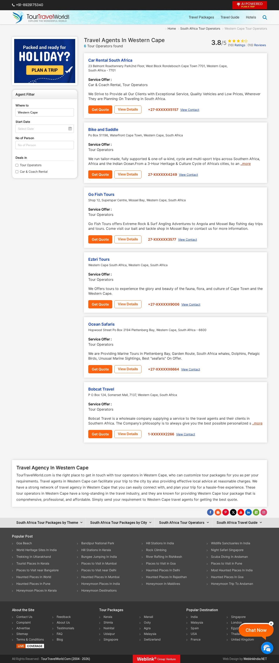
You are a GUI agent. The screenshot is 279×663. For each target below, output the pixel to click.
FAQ (60, 634)
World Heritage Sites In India (36, 550)
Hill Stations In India (160, 543)
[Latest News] (218, 512)
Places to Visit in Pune (226, 563)
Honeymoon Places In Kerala (36, 590)
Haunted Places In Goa (227, 577)
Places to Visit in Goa (161, 563)
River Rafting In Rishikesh (164, 556)
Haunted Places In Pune (33, 583)
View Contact (189, 110)
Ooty (147, 622)
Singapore (111, 639)
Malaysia (150, 634)
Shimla (108, 622)
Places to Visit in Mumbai (99, 563)
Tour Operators (30, 165)
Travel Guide (230, 17)
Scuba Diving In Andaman (229, 556)
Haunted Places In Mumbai (100, 577)
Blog (60, 639)
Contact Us (24, 617)
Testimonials (65, 628)
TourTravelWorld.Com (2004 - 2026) (65, 659)
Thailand (237, 634)
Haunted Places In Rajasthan (166, 577)
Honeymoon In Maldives (163, 583)
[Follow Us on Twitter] (233, 512)
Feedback (64, 617)
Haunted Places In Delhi (163, 570)
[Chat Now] (267, 647)
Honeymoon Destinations (99, 590)
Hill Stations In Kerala (96, 550)
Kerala (108, 617)
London (236, 622)
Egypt (235, 628)
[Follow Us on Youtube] (241, 512)
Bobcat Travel (101, 389)
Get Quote (100, 109)
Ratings (236, 45)
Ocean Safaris (101, 324)
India (194, 617)
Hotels (251, 17)
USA (194, 634)
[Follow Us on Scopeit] (256, 512)
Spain (195, 628)
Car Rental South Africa (110, 60)
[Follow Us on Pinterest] (225, 512)
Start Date (22, 121)
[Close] (271, 623)
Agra (147, 628)
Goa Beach (24, 543)
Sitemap (22, 634)
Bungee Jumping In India (99, 556)
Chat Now (256, 630)
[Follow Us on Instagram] (263, 512)
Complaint (23, 622)
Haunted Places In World (33, 577)
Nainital (109, 628)
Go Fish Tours (101, 194)
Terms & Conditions (30, 639)
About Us (63, 622)
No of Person (24, 138)
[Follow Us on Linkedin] (248, 512)
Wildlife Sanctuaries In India (230, 543)
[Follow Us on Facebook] (210, 512)
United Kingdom (242, 639)
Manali (148, 617)
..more (245, 163)
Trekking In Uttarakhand (33, 556)
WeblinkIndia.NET (255, 659)
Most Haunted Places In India (232, 570)
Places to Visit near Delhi (98, 570)
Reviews (257, 45)
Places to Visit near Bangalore (37, 570)
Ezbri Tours (99, 259)
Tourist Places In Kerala (32, 563)
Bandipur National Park (97, 543)
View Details (128, 109)
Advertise (23, 628)
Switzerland (152, 639)
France (196, 639)
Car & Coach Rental (34, 171)
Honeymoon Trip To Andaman (232, 583)
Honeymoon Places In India (100, 583)
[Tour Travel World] (41, 17)
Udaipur (109, 634)
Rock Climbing (156, 550)
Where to (22, 105)
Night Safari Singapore (227, 550)
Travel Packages (201, 17)
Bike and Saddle (103, 129)
